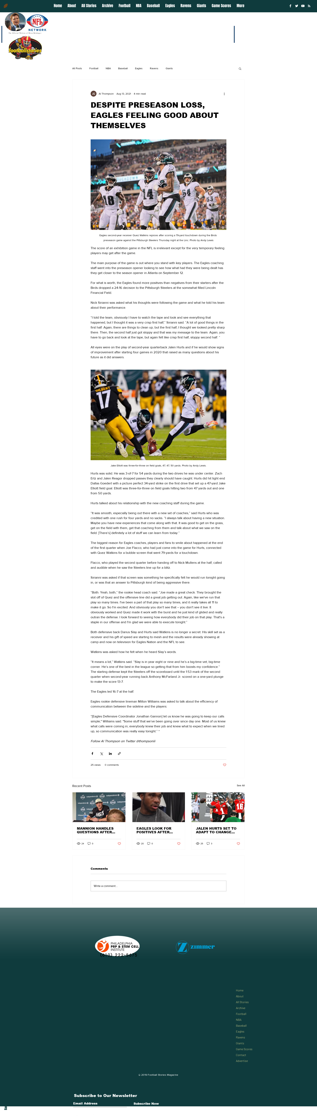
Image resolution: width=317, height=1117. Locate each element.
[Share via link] (119, 753)
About (240, 996)
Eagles (139, 68)
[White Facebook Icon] (77, 1114)
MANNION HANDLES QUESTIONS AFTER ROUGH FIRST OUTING (97, 830)
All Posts (77, 68)
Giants (169, 68)
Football (93, 68)
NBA (108, 68)
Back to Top (5, 1103)
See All (241, 785)
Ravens (154, 68)
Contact (241, 1055)
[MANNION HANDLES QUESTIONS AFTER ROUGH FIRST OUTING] (98, 807)
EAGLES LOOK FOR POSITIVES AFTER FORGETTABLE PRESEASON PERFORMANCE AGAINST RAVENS (153, 830)
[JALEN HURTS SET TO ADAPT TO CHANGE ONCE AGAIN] (218, 807)
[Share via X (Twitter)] (101, 753)
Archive (240, 1008)
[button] (240, 68)
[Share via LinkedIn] (110, 753)
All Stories (242, 1002)
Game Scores (244, 1049)
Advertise (242, 1060)
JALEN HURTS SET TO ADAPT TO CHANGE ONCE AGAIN (216, 830)
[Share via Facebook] (92, 753)
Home (239, 990)
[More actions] (224, 93)
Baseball (123, 68)
